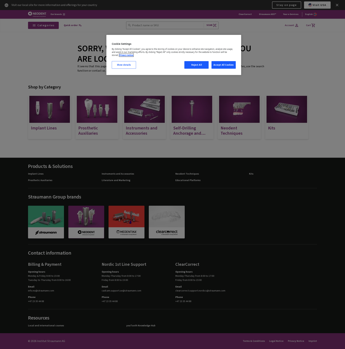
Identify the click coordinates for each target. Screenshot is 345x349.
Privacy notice (126, 55)
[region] (173, 55)
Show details (124, 64)
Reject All (196, 64)
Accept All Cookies (223, 64)
